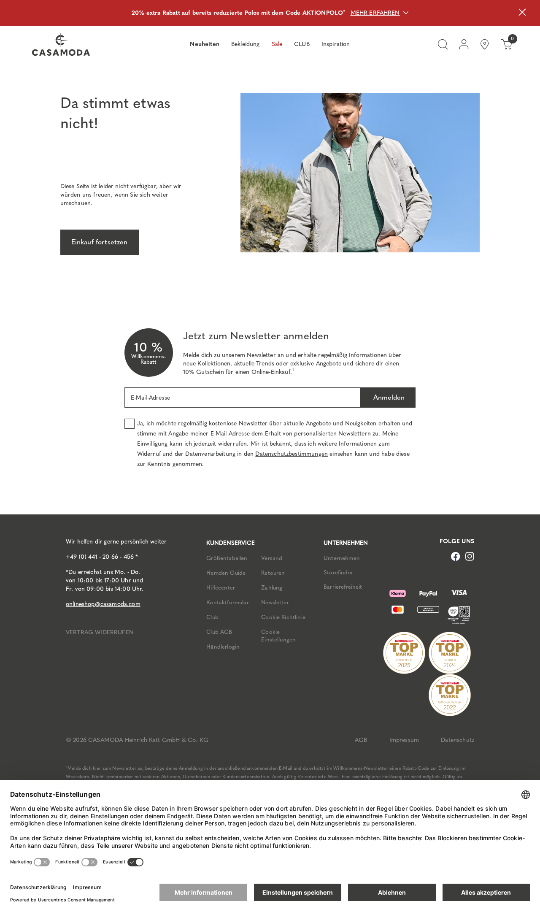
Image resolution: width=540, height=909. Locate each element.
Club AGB (219, 631)
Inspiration (335, 44)
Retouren (273, 572)
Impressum (404, 740)
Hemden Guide (226, 572)
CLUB (302, 44)
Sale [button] (277, 44)
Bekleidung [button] (245, 44)
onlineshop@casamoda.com (103, 604)
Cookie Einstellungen (278, 635)
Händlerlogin (223, 646)
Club (212, 617)
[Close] (522, 13)
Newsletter (275, 602)
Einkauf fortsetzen (99, 242)
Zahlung (271, 587)
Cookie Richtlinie (283, 617)
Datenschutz (457, 740)
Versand (271, 558)
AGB (361, 740)
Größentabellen (226, 558)
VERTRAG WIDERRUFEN (100, 632)
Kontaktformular (227, 602)
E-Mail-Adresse (150, 397)
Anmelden (388, 397)
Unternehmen (342, 558)
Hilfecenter (220, 587)
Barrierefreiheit (343, 586)
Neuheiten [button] (204, 44)
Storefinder (338, 572)
